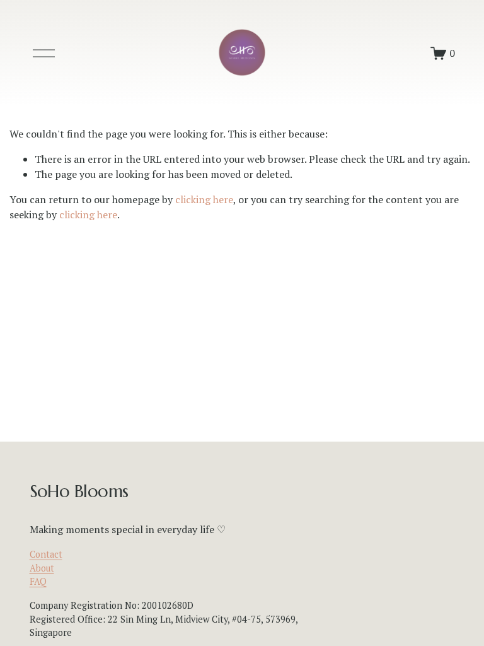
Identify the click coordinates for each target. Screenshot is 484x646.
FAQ (38, 581)
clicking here (204, 199)
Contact (46, 554)
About (42, 568)
